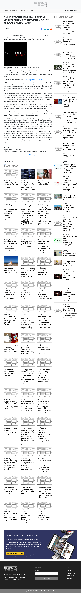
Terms (69, 570)
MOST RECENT (14, 10)
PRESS (23, 10)
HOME (6, 10)
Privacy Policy (71, 573)
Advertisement (71, 576)
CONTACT (30, 10)
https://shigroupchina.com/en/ (34, 155)
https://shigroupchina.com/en (33, 80)
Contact (69, 578)
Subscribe (47, 578)
